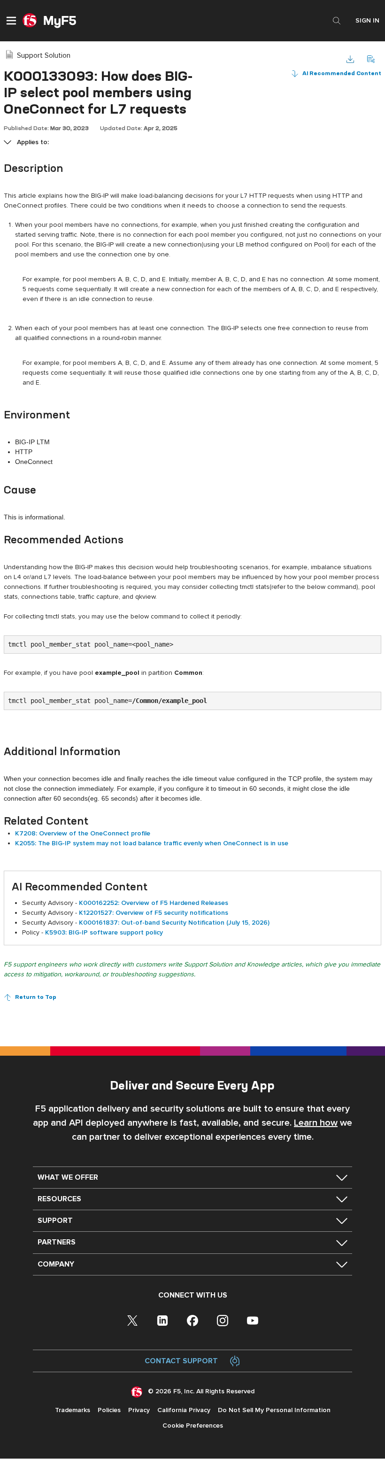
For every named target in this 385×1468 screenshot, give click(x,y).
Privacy (139, 1410)
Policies (109, 1410)
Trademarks (72, 1410)
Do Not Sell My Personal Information (274, 1410)
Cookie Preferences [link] (192, 1425)
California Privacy (183, 1410)
